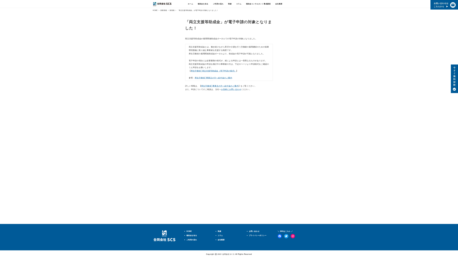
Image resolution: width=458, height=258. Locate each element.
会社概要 (221, 239)
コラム (220, 235)
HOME (189, 231)
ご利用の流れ (191, 239)
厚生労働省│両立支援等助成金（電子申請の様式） (213, 70)
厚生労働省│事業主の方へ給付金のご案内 (213, 77)
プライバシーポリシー (258, 235)
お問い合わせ (254, 231)
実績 (219, 231)
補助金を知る (191, 235)
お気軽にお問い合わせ (231, 89)
